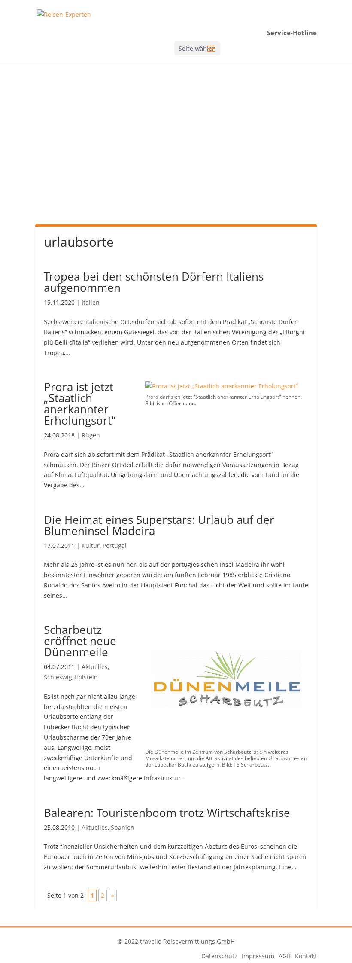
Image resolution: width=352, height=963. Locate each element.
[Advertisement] (176, 153)
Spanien (122, 827)
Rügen (91, 435)
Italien (91, 302)
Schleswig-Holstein (71, 677)
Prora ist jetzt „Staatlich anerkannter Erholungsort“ (79, 403)
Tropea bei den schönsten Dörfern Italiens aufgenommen (154, 282)
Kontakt (306, 956)
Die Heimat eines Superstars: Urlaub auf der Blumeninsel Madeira (159, 525)
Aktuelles (95, 667)
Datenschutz (219, 956)
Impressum (258, 956)
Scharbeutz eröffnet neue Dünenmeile (80, 641)
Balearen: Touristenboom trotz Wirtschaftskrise (167, 812)
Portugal (115, 545)
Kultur (91, 545)
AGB (285, 956)
